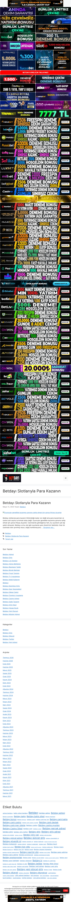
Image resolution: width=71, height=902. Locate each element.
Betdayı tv (37, 860)
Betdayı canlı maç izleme (14, 825)
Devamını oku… (49, 527)
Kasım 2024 (7, 680)
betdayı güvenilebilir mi (52, 838)
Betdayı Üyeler (48, 869)
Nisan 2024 (7, 702)
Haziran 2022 (8, 755)
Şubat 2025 (7, 673)
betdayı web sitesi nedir (9, 866)
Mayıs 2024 (7, 699)
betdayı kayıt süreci (8, 847)
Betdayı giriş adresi (50, 831)
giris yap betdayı (44, 875)
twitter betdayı (27, 878)
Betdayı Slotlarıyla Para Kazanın (27, 503)
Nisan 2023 (7, 740)
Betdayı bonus (9, 819)
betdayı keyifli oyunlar (36, 847)
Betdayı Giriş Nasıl (9, 605)
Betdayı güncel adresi (13, 838)
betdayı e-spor (37, 829)
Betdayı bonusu (21, 819)
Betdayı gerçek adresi (54, 828)
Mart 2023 (7, 743)
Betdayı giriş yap (31, 835)
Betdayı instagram (10, 844)
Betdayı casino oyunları (49, 825)
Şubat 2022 (7, 768)
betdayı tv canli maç (49, 860)
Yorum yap (9, 539)
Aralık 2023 (7, 714)
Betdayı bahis (20, 816)
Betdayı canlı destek (48, 822)
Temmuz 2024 (8, 692)
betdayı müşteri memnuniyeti (11, 852)
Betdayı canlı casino (12, 822)
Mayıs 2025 (7, 670)
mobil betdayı (17, 878)
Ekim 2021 (6, 780)
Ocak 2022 (7, 771)
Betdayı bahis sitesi (36, 816)
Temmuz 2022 (8, 752)
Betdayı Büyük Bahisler (11, 570)
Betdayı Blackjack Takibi (12, 567)
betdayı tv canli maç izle (9, 864)
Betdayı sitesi (27, 857)
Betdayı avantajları (8, 816)
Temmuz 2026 (8, 658)
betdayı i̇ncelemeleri (32, 844)
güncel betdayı (54, 875)
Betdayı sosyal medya (38, 857)
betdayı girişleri (18, 835)
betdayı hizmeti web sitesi (50, 841)
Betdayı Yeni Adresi (10, 642)
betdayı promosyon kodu (42, 855)
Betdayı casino (31, 825)
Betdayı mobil (29, 849)
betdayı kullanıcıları (47, 847)
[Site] (35, 122)
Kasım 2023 (7, 717)
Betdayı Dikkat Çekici (10, 592)
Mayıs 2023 (7, 736)
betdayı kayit (42, 844)
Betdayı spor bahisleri (11, 861)
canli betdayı (52, 873)
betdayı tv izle (22, 864)
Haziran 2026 (8, 661)
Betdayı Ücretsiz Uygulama (13, 595)
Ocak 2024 (7, 711)
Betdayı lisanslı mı (8, 849)
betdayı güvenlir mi (27, 841)
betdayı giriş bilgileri (8, 835)
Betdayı (8, 533)
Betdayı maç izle (19, 849)
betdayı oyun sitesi (44, 852)
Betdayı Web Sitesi (50, 864)
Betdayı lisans (58, 847)
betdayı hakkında (38, 841)
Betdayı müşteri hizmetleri (43, 849)
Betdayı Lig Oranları (10, 561)
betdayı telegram (26, 861)
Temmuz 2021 (8, 790)
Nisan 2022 (7, 762)
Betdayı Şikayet (8, 636)
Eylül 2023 (7, 724)
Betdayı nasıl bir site (29, 852)
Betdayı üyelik (57, 869)
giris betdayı (35, 875)
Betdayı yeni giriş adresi (9, 869)
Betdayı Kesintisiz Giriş (11, 586)
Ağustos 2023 (8, 727)
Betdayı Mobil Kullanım (11, 580)
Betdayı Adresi (8, 554)
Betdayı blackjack (50, 816)
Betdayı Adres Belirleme (12, 564)
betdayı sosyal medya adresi (52, 857)
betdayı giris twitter (21, 832)
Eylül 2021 (6, 784)
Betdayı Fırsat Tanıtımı (11, 573)
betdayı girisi (8, 832)
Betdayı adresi (58, 813)
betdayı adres (44, 813)
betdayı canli (31, 819)
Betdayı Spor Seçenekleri (12, 589)
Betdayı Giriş (7, 558)
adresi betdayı (8, 813)
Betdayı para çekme (10, 855)
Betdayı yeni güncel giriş (30, 869)
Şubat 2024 (7, 708)
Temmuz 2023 (8, 730)
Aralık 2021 (7, 774)
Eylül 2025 (6, 664)
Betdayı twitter (35, 863)
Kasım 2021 (7, 777)
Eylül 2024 (7, 686)
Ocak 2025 (7, 676)
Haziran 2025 (8, 667)
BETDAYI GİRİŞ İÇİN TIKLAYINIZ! (35, 73)
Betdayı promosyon (26, 855)
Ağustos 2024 (8, 689)
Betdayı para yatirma (59, 852)
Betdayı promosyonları (12, 857)
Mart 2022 (7, 765)
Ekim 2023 (7, 721)
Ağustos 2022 (8, 749)
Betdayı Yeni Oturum (10, 611)
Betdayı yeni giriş (51, 866)
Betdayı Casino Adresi (11, 599)
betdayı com (27, 829)
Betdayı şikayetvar (38, 872)
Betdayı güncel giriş (34, 838)
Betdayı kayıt (52, 844)
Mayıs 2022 (7, 758)
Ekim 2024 (7, 683)
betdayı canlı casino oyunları (30, 822)
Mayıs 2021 (7, 796)
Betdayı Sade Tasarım (11, 602)
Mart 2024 (7, 705)
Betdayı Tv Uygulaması (11, 576)
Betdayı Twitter (8, 639)
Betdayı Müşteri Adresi (11, 614)
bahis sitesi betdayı (21, 813)
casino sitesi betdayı (8, 875)
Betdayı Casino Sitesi (12, 828)
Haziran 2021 (8, 793)
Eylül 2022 (6, 746)
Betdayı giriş (34, 832)
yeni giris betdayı (52, 878)
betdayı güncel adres (45, 835)
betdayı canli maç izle (42, 819)
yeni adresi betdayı (39, 878)
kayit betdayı (7, 878)
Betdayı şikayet (10, 872)
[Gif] (35, 199)
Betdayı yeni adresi (36, 866)
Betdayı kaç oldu (22, 847)
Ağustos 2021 (8, 787)
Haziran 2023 (8, 733)
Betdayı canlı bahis (58, 819)
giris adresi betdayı (22, 875)
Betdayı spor (63, 857)
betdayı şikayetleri (24, 873)
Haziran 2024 (8, 695)
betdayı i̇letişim (22, 844)
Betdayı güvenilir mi (12, 841)
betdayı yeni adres (22, 866)
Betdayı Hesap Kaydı (10, 608)
